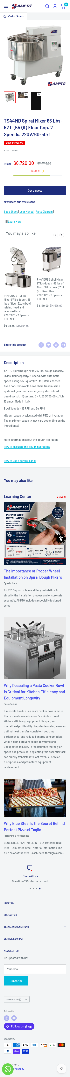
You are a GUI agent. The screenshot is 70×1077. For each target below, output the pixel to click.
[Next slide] (62, 235)
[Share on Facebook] (41, 344)
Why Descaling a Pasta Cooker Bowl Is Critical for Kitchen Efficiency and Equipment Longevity (34, 691)
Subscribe (16, 981)
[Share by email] (63, 344)
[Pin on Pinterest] (48, 344)
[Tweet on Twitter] (56, 344)
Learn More (15, 221)
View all (61, 497)
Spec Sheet (11, 211)
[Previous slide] (55, 235)
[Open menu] (6, 6)
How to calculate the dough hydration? (27, 446)
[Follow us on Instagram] (6, 1018)
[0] (62, 6)
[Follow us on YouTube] (14, 1018)
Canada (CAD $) (13, 999)
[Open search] (47, 6)
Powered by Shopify (14, 1068)
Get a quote (35, 190)
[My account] (55, 6)
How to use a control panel (20, 460)
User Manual (26, 211)
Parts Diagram (44, 211)
